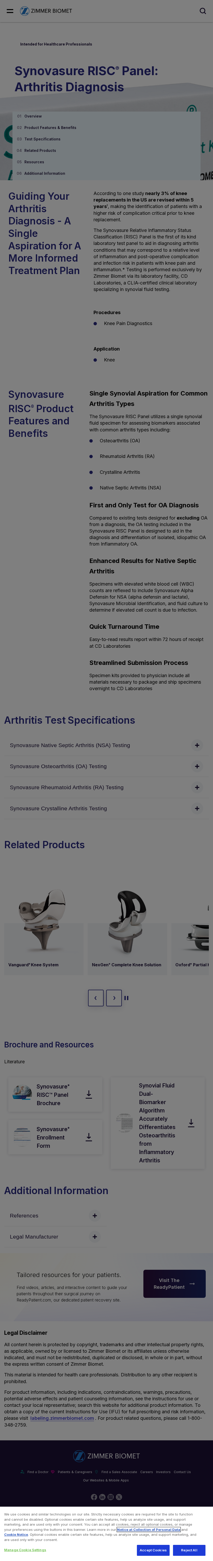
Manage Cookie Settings (25, 1550)
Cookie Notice (16, 1534)
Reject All (189, 1550)
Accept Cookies (153, 1550)
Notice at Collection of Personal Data (148, 1529)
